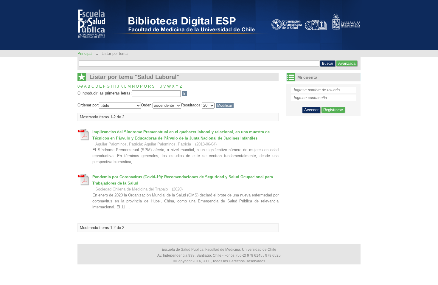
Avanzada (346, 63)
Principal (85, 53)
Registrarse (333, 110)
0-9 (80, 86)
